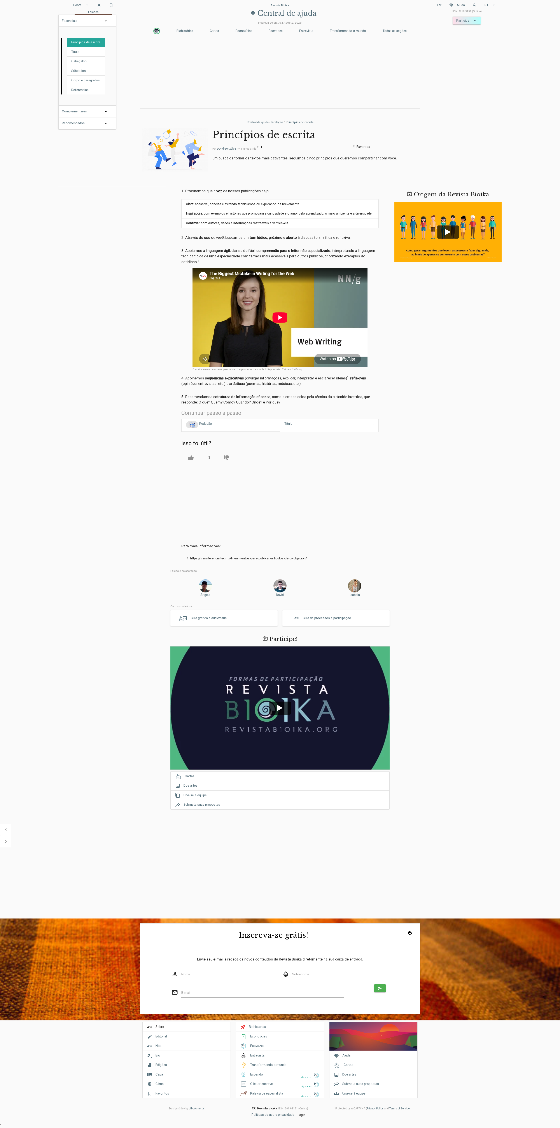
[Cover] (373, 1038)
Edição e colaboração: (183, 571)
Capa (159, 1074)
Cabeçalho (79, 61)
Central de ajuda (258, 122)
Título (75, 52)
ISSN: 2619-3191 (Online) (467, 11)
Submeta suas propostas (197, 804)
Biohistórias (185, 31)
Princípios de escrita (299, 122)
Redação (277, 122)
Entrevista (306, 31)
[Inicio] (156, 31)
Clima (160, 1084)
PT (490, 5)
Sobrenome (300, 974)
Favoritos (162, 1093)
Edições (161, 1065)
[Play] (280, 708)
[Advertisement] (280, 72)
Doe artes (186, 785)
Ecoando (256, 1074)
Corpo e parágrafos (85, 80)
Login (301, 1115)
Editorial (161, 1036)
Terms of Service (399, 1108)
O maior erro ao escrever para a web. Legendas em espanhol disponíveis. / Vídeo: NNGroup (247, 369)
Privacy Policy (375, 1108)
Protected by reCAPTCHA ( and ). (373, 1108)
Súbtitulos (78, 71)
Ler (439, 5)
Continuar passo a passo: (212, 413)
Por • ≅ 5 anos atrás (234, 148)
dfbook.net (195, 1108)
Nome (185, 974)
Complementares (74, 111)
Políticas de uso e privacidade (273, 1115)
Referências (80, 90)
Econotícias (244, 31)
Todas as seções (395, 31)
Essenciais (69, 21)
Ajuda (457, 5)
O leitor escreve (261, 1084)
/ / (280, 122)
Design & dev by (185, 1108)
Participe (466, 20)
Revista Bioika (280, 5)
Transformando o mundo (348, 31)
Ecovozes (276, 31)
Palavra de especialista (266, 1093)
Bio (158, 1055)
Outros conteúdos (181, 606)
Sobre (81, 5)
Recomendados (73, 123)
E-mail (185, 993)
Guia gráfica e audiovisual (209, 618)
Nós (158, 1046)
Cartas (214, 31)
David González (226, 148)
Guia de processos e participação (327, 618)
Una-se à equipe (191, 795)
